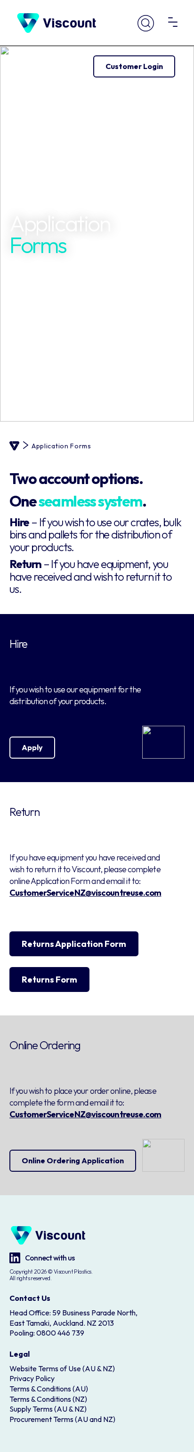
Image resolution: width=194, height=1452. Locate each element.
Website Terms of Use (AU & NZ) (62, 1368)
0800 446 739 (60, 1332)
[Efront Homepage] (56, 23)
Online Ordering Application (73, 1160)
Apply (32, 747)
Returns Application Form (74, 943)
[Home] (14, 446)
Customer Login (134, 66)
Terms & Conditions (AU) (48, 1388)
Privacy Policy (32, 1378)
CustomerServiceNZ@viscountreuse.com (85, 892)
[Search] (145, 23)
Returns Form (49, 979)
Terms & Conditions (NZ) (48, 1399)
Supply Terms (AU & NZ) (48, 1409)
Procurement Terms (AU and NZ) (62, 1419)
